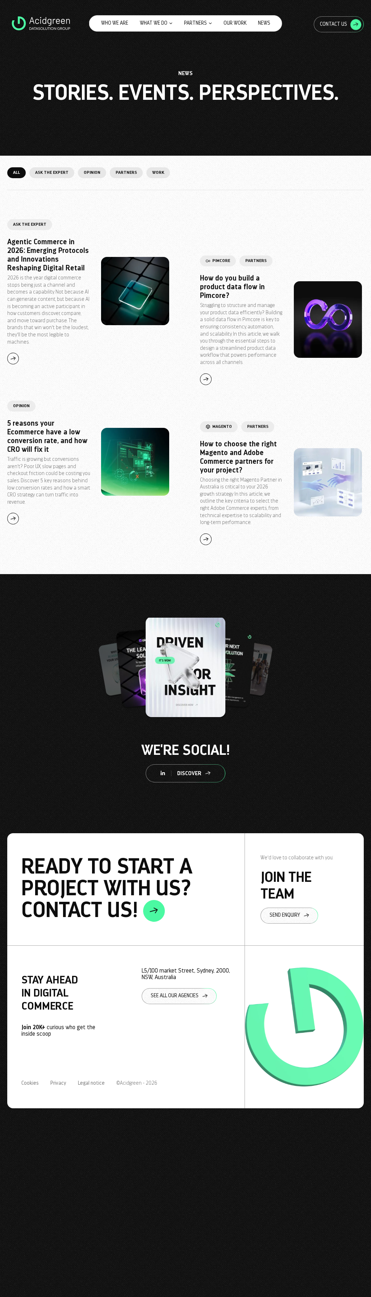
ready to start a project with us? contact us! (106, 888)
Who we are (114, 23)
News (264, 23)
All (16, 172)
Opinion (92, 172)
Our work (235, 23)
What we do (153, 23)
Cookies (30, 1083)
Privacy (58, 1083)
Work (158, 172)
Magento (222, 426)
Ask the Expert (51, 172)
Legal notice (91, 1083)
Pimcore (221, 260)
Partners (195, 23)
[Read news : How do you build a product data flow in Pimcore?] (328, 320)
